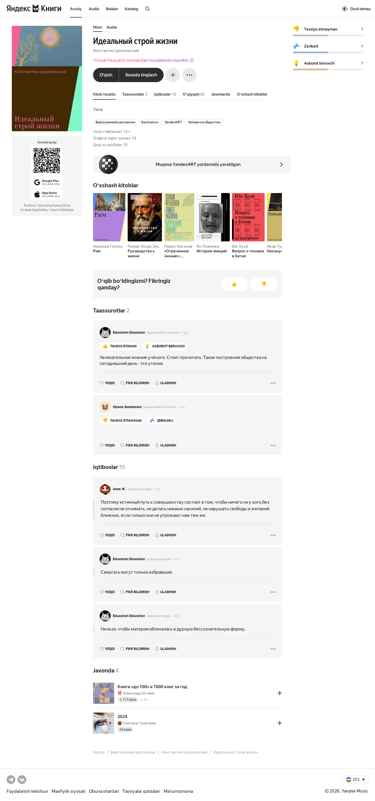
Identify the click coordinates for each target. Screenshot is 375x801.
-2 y (185, 332)
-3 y (182, 407)
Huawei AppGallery (34, 210)
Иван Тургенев (281, 246)
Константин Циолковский (116, 50)
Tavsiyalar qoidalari (141, 791)
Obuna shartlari (104, 791)
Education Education (129, 332)
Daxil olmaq (360, 9)
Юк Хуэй (240, 246)
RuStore (30, 205)
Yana (98, 109)
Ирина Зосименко (127, 407)
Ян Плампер (208, 246)
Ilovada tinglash (141, 74)
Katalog (131, 9)
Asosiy (76, 9)
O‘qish (106, 74)
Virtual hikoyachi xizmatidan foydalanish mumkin (141, 60)
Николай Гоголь (107, 246)
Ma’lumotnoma (178, 791)
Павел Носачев (178, 246)
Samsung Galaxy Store (54, 205)
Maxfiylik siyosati (69, 791)
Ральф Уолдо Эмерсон (148, 246)
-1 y (157, 489)
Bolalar (112, 9)
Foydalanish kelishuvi (27, 791)
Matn (97, 27)
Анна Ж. (119, 489)
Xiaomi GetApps (62, 210)
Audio (94, 9)
